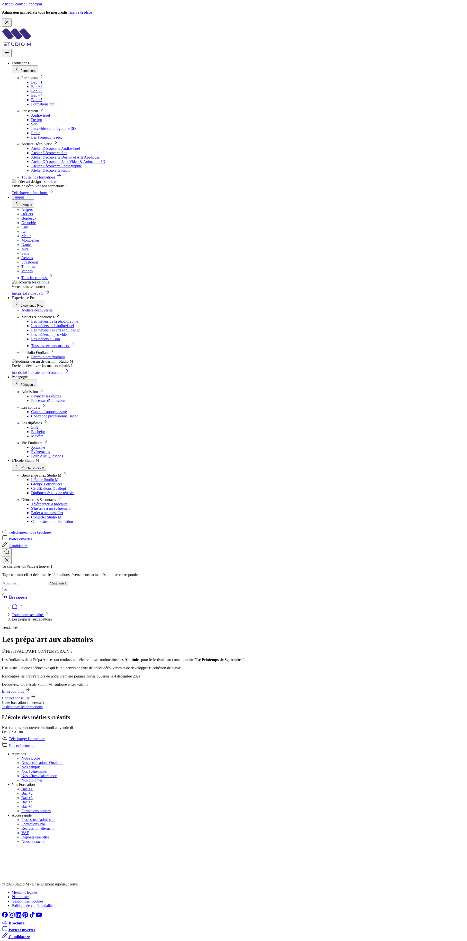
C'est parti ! (58, 583)
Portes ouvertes (20, 539)
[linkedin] (19, 916)
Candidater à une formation (52, 521)
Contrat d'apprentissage (49, 412)
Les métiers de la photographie (54, 321)
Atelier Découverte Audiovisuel (55, 148)
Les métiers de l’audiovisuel (52, 326)
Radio (35, 133)
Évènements (40, 452)
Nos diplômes (32, 780)
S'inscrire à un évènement (50, 508)
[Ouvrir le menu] (7, 53)
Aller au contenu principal (22, 4)
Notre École (30, 758)
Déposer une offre (35, 837)
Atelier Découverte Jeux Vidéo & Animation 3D (68, 162)
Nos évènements (34, 771)
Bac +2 (36, 87)
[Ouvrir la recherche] (7, 552)
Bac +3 (36, 91)
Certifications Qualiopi (48, 488)
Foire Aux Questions (47, 456)
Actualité (38, 447)
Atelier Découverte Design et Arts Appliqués (65, 157)
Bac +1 (36, 82)
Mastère (37, 436)
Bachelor (38, 432)
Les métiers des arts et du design (56, 330)
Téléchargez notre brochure (30, 532)
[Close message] (7, 23)
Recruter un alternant (37, 828)
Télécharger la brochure (49, 504)
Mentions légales (24, 892)
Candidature (18, 546)
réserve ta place (80, 12)
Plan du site (20, 897)
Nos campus (30, 767)
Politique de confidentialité (32, 905)
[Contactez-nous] (5, 590)
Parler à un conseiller (47, 513)
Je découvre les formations (22, 707)
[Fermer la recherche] (7, 560)
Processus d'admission (48, 400)
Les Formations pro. (46, 137)
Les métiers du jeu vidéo (50, 334)
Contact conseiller (16, 698)
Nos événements (21, 745)
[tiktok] (32, 916)
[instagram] (12, 916)
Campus (18, 197)
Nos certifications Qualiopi (42, 763)
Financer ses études (46, 396)
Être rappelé (18, 597)
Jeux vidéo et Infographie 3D (53, 128)
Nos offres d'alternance (39, 776)
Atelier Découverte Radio (51, 170)
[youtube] (39, 916)
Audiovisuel (40, 115)
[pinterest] (25, 916)
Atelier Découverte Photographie (56, 166)
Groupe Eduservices (46, 484)
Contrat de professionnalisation (55, 416)
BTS (34, 427)
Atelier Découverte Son (49, 153)
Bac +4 (36, 95)
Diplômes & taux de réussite (52, 493)
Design (36, 120)
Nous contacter (33, 841)
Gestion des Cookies (27, 901)
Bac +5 (36, 100)
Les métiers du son (45, 339)
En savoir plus (13, 691)
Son (34, 124)
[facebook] (5, 916)
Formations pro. (43, 104)
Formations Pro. (33, 824)
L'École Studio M (44, 480)
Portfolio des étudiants (48, 357)
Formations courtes (36, 811)
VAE (25, 833)
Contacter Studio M (46, 517)
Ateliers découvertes (37, 310)
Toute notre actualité (28, 615)
